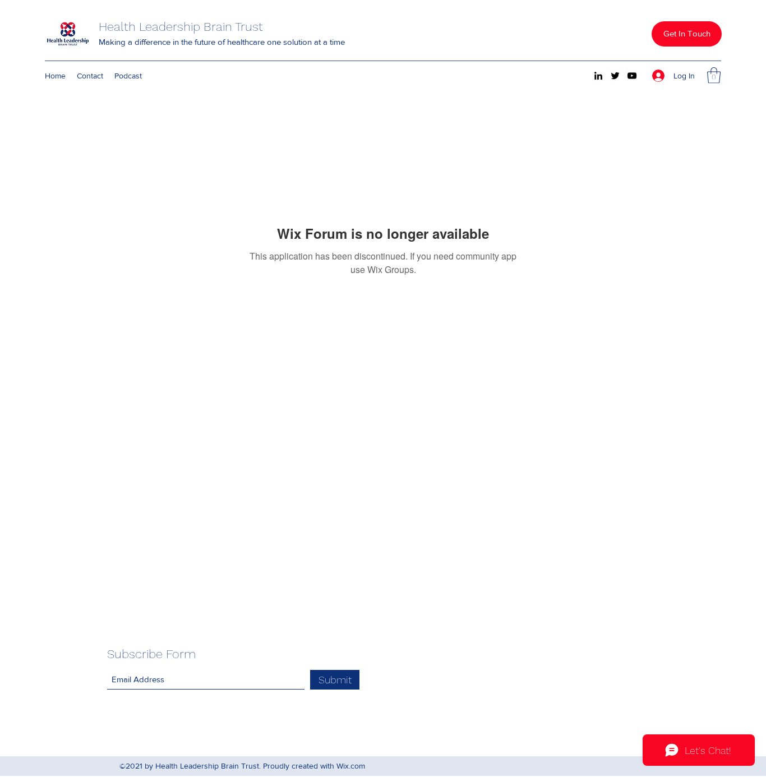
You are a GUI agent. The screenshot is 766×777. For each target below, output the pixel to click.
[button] (687, 34)
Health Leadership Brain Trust (181, 27)
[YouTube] (632, 75)
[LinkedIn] (598, 75)
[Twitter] (615, 75)
